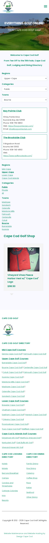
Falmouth (6, 214)
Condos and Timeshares (7, 484)
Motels (5, 468)
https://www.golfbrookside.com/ (17, 155)
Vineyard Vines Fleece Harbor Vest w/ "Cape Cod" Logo (23, 278)
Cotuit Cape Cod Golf (12, 372)
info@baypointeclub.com (20, 129)
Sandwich (6, 205)
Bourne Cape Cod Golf (12, 367)
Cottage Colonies (10, 490)
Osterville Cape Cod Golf (13, 391)
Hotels (4, 463)
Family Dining (32, 463)
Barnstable (7, 226)
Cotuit (4, 220)
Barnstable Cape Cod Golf (14, 362)
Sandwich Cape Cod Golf (13, 396)
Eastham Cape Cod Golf (13, 414)
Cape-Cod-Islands (10, 178)
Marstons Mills (8, 211)
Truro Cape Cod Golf (11, 429)
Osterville (6, 208)
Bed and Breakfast (10, 473)
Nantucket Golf (8, 442)
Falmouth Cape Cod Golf (35, 372)
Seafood (30, 492)
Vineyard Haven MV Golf (12, 447)
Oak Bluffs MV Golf (24, 442)
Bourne (5, 223)
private (5, 190)
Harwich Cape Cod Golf (35, 414)
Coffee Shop (31, 478)
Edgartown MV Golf (10, 438)
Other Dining (31, 497)
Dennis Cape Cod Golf (12, 354)
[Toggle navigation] (45, 6)
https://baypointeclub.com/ (20, 126)
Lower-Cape (7, 175)
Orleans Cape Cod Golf (13, 419)
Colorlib (36, 526)
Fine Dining (31, 468)
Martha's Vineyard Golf (30, 438)
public (5, 187)
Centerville (6, 217)
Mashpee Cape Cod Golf (13, 386)
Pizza (28, 483)
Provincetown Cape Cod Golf (15, 424)
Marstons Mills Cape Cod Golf (15, 382)
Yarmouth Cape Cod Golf (34, 354)
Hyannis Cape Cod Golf (12, 377)
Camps (5, 478)
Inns (4, 495)
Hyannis (5, 229)
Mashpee (6, 202)
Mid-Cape (6, 169)
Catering (30, 473)
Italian (29, 487)
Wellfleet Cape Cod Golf (32, 429)
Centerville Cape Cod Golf (35, 367)
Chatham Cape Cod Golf (13, 410)
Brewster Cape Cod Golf (13, 405)
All (3, 193)
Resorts (5, 500)
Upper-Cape (8, 172)
